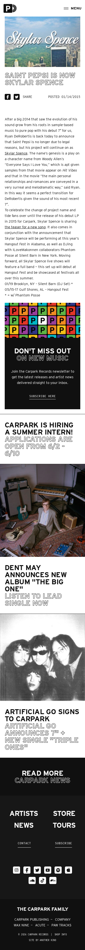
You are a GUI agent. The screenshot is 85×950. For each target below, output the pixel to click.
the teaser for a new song (25, 227)
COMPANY (63, 919)
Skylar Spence (16, 153)
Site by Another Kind (42, 940)
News (23, 825)
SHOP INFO (61, 934)
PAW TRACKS (61, 925)
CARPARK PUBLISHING (31, 919)
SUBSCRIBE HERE (42, 396)
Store (64, 813)
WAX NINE (21, 925)
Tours (64, 825)
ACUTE (40, 925)
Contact (24, 843)
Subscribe (63, 843)
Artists (23, 813)
